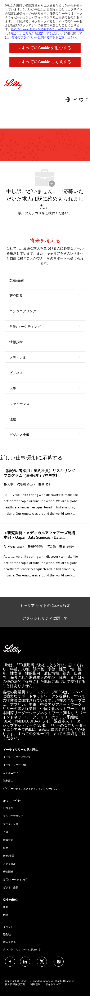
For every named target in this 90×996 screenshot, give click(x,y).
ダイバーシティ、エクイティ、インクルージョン (30, 788)
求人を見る (9, 941)
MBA (5, 915)
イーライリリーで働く (15, 764)
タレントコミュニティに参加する (22, 949)
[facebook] (10, 962)
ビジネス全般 (10, 887)
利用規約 (35, 984)
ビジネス (8, 808)
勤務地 (7, 934)
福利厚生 (8, 780)
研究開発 (8, 871)
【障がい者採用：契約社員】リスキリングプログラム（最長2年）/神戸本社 (39, 473)
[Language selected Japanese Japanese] (72, 99)
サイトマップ (53, 984)
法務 (5, 847)
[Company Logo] (13, 83)
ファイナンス (10, 824)
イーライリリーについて (17, 756)
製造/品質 (8, 855)
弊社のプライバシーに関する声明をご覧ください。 (45, 37)
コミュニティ (10, 772)
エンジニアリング (13, 816)
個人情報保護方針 (15, 984)
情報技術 (8, 839)
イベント (8, 926)
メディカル (9, 863)
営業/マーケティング (15, 879)
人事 (5, 831)
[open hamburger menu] (4, 99)
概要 (5, 907)
